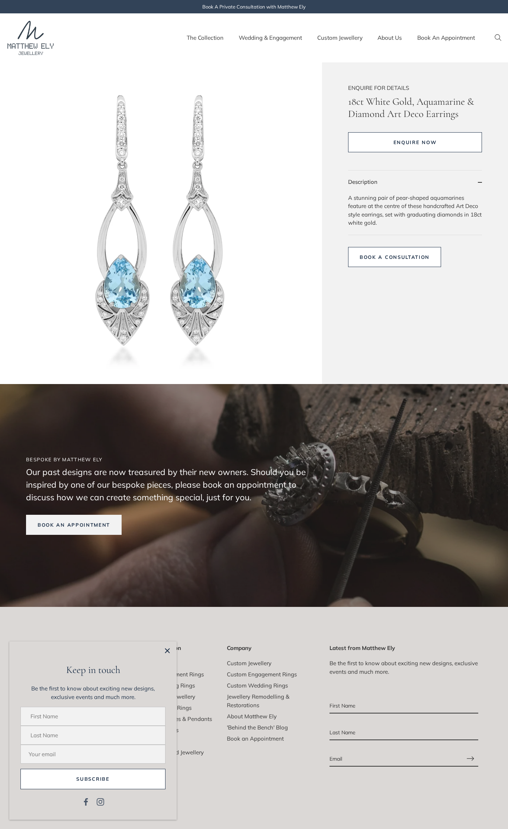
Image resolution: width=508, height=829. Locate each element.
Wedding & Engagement (270, 37)
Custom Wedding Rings (257, 685)
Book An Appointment (446, 37)
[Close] (167, 651)
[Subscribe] (470, 758)
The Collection (205, 37)
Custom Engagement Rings (262, 674)
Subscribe (92, 779)
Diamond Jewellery (179, 752)
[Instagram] (100, 801)
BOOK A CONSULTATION (395, 257)
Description (362, 181)
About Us (389, 37)
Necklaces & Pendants (183, 718)
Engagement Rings (179, 674)
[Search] (498, 38)
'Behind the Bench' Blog (257, 727)
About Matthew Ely (252, 716)
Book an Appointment (255, 738)
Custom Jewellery (340, 37)
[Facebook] (86, 801)
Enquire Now (415, 142)
